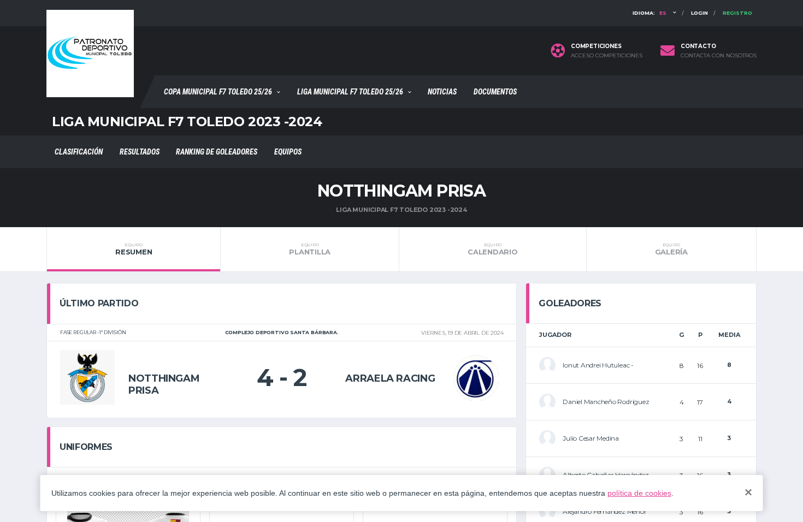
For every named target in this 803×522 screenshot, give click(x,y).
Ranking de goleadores (216, 151)
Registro (737, 13)
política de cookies (639, 493)
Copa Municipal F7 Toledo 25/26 (218, 91)
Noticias (442, 91)
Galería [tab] (671, 249)
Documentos (495, 91)
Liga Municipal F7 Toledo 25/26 (350, 91)
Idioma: (649, 13)
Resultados (140, 151)
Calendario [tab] (492, 249)
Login (699, 13)
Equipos (288, 151)
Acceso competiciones (606, 55)
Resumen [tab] (133, 249)
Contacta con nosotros (719, 55)
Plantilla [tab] (309, 249)
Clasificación (79, 151)
